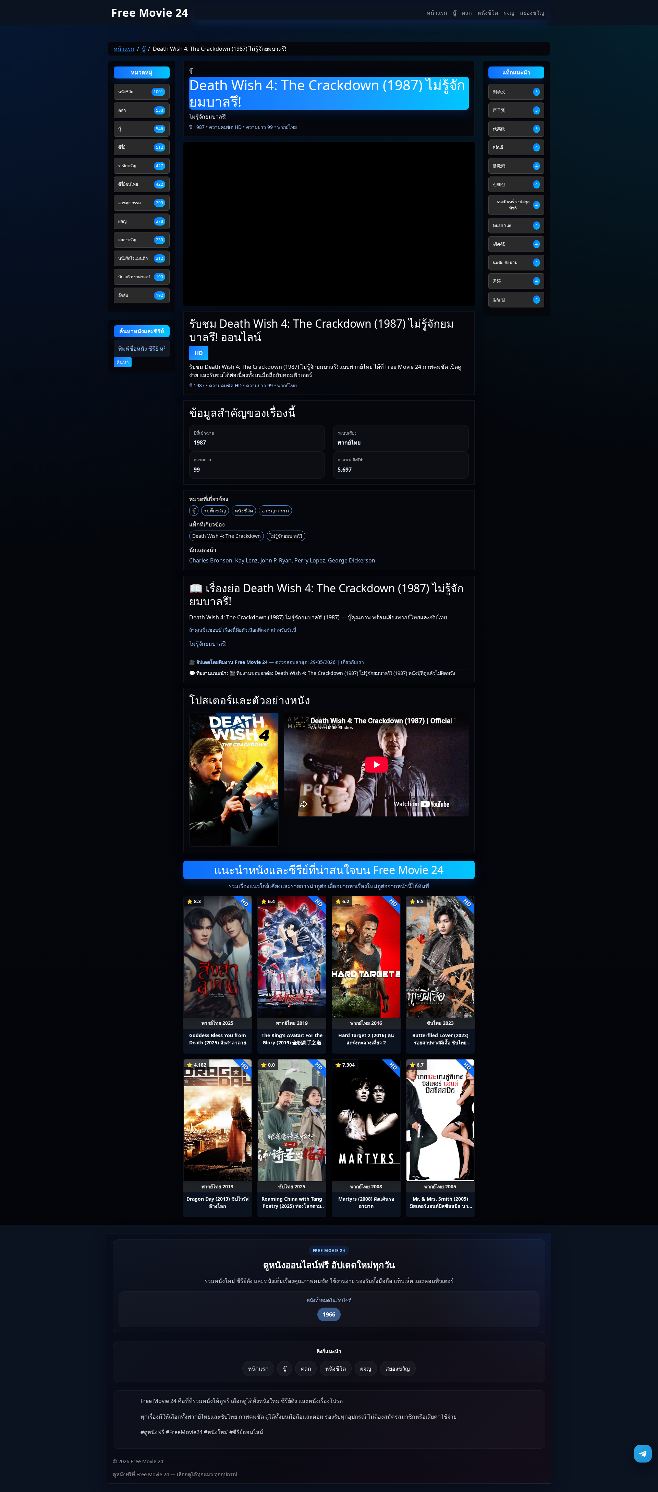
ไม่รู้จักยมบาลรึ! (286, 536)
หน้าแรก (437, 12)
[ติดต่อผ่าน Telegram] (643, 1454)
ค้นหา (123, 362)
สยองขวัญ (532, 12)
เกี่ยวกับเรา (352, 662)
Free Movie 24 (149, 12)
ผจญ (508, 12)
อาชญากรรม (275, 510)
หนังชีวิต (487, 12)
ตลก (467, 12)
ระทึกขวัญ (215, 510)
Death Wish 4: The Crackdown (226, 536)
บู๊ (454, 12)
